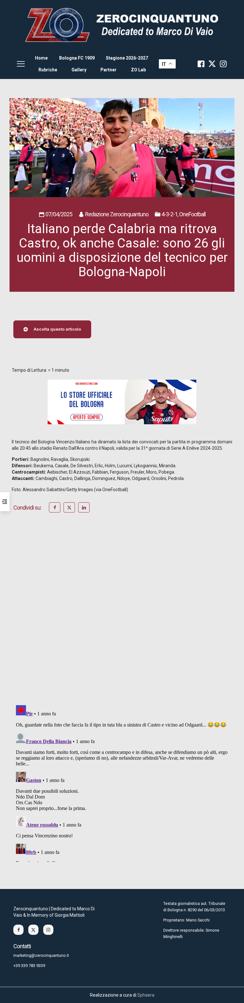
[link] (122, 24)
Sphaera (145, 995)
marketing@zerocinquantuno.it (41, 955)
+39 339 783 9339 (29, 965)
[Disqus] (122, 617)
